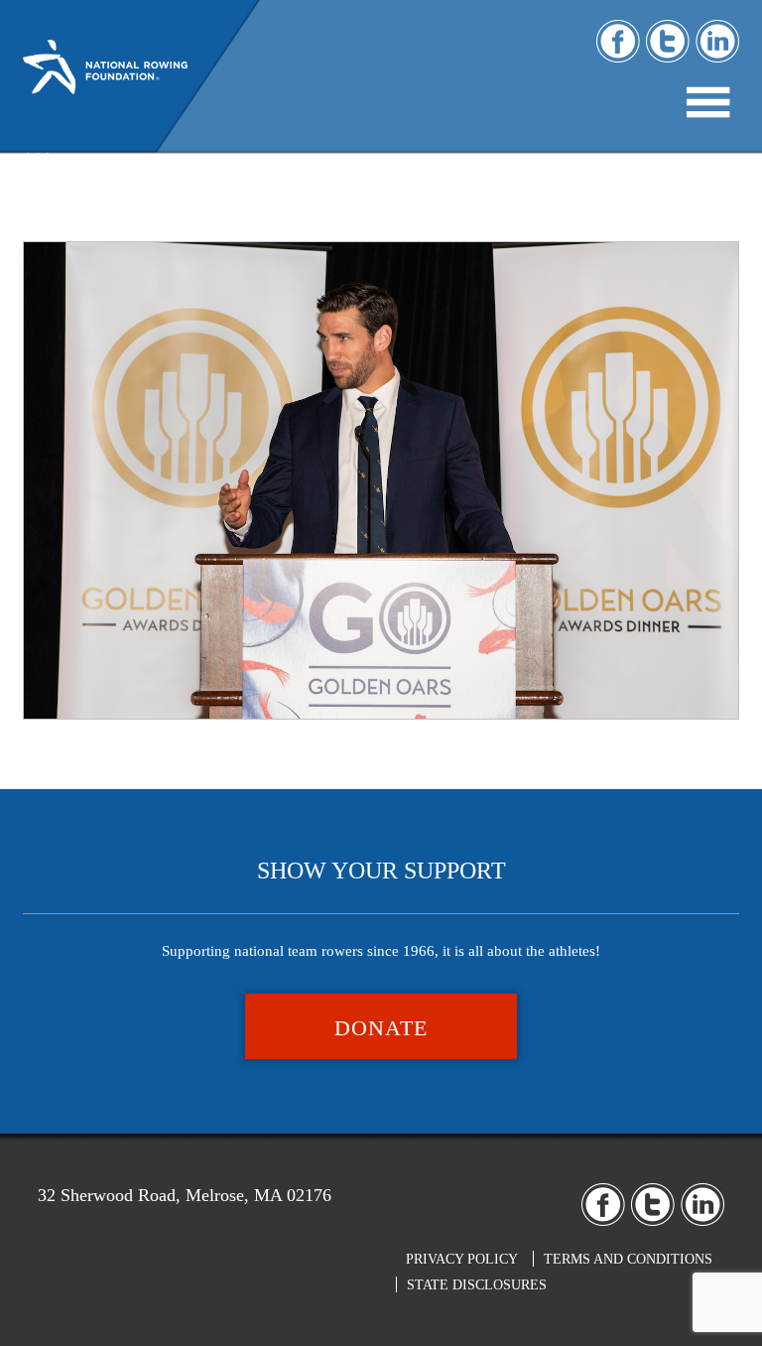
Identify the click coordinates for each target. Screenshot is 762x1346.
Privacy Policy (462, 1259)
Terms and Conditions (628, 1259)
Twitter (668, 41)
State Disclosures (477, 1285)
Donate (381, 1027)
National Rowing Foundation (105, 85)
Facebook (618, 41)
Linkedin (717, 41)
